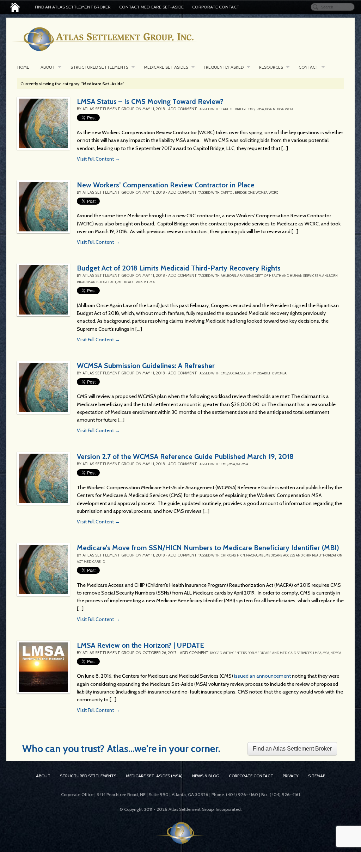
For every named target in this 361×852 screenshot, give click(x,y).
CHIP (224, 555)
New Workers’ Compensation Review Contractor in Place (166, 185)
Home (23, 67)
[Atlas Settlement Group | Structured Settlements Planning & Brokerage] (15, 7)
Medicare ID (94, 562)
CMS (251, 109)
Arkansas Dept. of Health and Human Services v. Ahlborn (287, 276)
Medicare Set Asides (166, 67)
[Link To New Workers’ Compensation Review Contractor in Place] (43, 206)
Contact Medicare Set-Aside (151, 7)
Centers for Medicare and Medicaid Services (272, 653)
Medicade (126, 282)
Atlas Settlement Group (108, 108)
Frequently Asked (224, 67)
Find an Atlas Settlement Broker (73, 7)
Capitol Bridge (234, 109)
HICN (241, 555)
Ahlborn (228, 276)
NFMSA (278, 109)
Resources (271, 67)
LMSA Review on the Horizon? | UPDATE (140, 645)
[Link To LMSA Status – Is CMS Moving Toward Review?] (43, 123)
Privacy (291, 775)
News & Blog (205, 775)
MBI (261, 555)
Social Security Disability (251, 373)
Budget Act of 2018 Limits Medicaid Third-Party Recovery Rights (179, 268)
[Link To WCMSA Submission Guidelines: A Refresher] (43, 387)
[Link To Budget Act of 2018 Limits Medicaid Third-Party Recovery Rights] (43, 289)
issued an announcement (262, 676)
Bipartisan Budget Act (96, 282)
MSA (268, 109)
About (48, 67)
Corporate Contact (215, 7)
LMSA (260, 109)
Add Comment (182, 108)
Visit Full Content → (98, 159)
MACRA (251, 555)
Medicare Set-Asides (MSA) (154, 775)
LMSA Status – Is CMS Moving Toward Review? (150, 101)
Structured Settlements (99, 67)
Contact (308, 67)
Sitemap (316, 775)
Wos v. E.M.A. (145, 282)
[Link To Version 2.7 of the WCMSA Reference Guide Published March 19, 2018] (43, 478)
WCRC (289, 109)
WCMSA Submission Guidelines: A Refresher (146, 365)
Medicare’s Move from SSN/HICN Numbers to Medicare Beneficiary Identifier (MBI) (208, 547)
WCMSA (262, 192)
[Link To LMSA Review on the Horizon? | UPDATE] (43, 667)
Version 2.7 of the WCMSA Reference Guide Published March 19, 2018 (185, 456)
